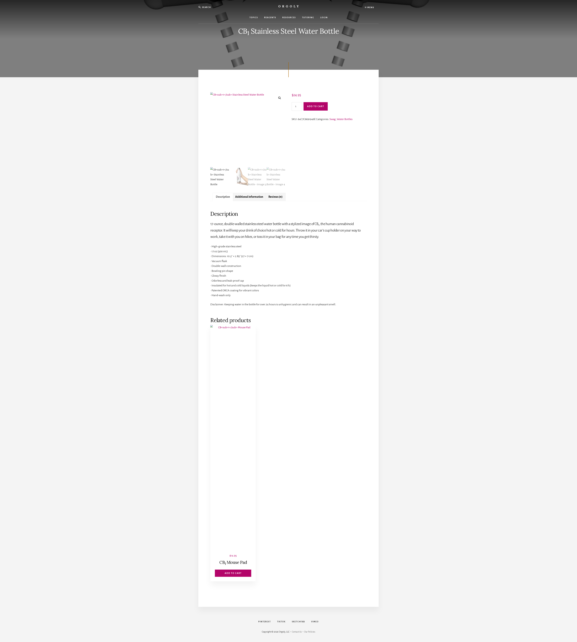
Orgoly (289, 6)
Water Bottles (345, 119)
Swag (333, 119)
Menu (370, 7)
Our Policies (309, 632)
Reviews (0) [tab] (275, 196)
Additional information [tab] (249, 196)
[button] (279, 98)
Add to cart (315, 106)
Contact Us (297, 632)
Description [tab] (223, 196)
